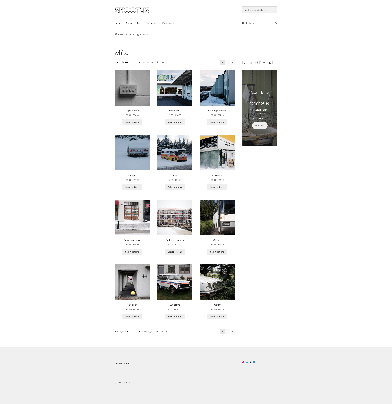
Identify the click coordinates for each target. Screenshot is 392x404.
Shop (129, 22)
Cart (139, 22)
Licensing (152, 22)
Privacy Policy (122, 362)
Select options (132, 122)
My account (168, 22)
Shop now (259, 125)
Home (118, 22)
